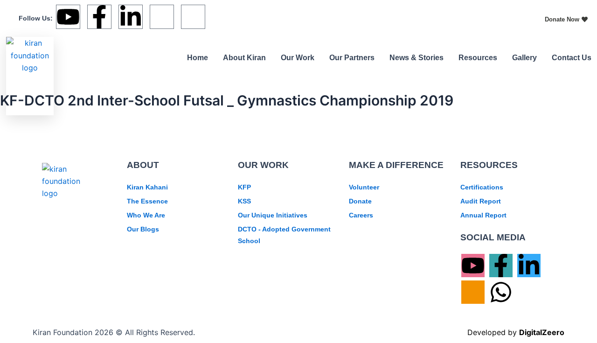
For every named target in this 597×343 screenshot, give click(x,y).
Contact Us (571, 58)
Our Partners (352, 58)
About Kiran (244, 58)
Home (197, 58)
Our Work (297, 58)
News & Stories (416, 58)
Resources (477, 58)
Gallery (524, 58)
